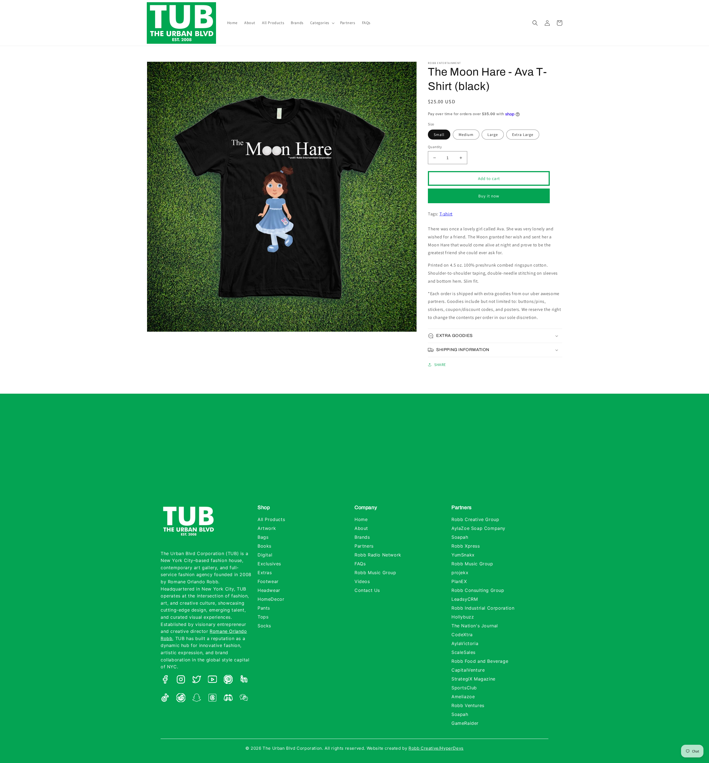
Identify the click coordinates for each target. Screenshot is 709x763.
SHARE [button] (440, 364)
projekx (459, 572)
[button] (322, 23)
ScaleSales (463, 652)
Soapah (459, 537)
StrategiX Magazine (473, 679)
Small (439, 134)
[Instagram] (180, 680)
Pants (264, 608)
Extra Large (522, 134)
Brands (362, 537)
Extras (265, 572)
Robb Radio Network (377, 555)
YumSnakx (463, 555)
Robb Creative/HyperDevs (436, 748)
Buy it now (488, 196)
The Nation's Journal (474, 625)
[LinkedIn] (244, 680)
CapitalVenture (468, 670)
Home (361, 519)
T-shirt (446, 214)
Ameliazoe (463, 696)
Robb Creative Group (475, 519)
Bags (263, 537)
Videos (362, 581)
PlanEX (459, 581)
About (361, 528)
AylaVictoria (464, 643)
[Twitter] (196, 680)
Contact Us (367, 590)
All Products (271, 519)
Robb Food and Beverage (479, 661)
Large (492, 134)
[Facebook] (165, 680)
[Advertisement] (354, 454)
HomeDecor (271, 599)
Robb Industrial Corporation (482, 608)
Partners (364, 546)
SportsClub (464, 687)
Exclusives (269, 563)
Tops (263, 617)
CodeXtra (462, 634)
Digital (265, 555)
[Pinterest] (228, 680)
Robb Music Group (375, 572)
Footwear (268, 581)
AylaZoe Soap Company (478, 528)
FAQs (360, 563)
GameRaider (465, 723)
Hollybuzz (462, 617)
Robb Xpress (465, 546)
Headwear (269, 590)
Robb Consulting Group (477, 590)
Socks (264, 625)
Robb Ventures (467, 705)
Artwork (267, 528)
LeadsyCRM (464, 599)
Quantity (435, 147)
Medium (466, 134)
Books (264, 546)
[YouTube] (212, 680)
